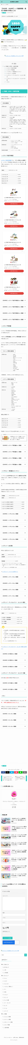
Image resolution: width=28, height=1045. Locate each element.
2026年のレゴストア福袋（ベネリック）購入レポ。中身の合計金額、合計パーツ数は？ (17, 438)
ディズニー (5, 994)
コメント (5, 895)
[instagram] (15, 807)
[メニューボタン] (1, 1)
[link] (13, 807)
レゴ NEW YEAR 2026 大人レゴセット (12, 287)
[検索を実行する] (25, 955)
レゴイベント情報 (7, 1019)
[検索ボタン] (26, 1)
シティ (4, 989)
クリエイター (6, 983)
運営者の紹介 (21, 1037)
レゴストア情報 (6, 1024)
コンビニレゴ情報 (7, 1016)
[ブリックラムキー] (14, 1)
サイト (4, 922)
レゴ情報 (4, 12)
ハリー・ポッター (7, 1002)
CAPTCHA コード (6, 931)
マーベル (5, 1008)
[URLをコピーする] (25, 772)
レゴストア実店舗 (11, 69)
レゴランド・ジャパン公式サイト (10, 571)
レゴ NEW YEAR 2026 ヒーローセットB (12, 219)
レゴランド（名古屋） (11, 73)
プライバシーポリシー (8, 1037)
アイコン (5, 978)
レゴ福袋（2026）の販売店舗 (11, 66)
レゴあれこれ (6, 964)
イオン (8, 81)
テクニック (5, 997)
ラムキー (14, 799)
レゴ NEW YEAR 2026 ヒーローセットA (12, 197)
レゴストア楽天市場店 (11, 68)
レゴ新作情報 (6, 1027)
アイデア (5, 981)
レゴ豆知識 (5, 972)
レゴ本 (4, 969)
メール (4, 917)
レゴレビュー (6, 975)
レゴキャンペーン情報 (8, 1022)
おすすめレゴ (6, 967)
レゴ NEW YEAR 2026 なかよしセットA (12, 242)
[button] (3, 772)
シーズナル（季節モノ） (8, 986)
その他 (4, 991)
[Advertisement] (14, 747)
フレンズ (5, 1005)
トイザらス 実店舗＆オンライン (14, 71)
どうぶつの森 (6, 1000)
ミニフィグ (5, 1011)
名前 (3, 912)
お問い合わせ (15, 1037)
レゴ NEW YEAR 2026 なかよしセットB (12, 264)
